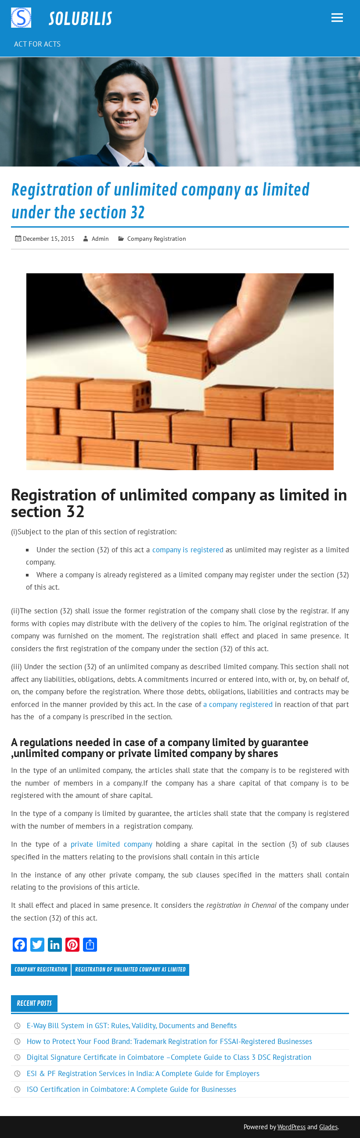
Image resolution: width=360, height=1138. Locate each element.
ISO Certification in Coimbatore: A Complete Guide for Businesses (131, 1089)
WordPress (291, 1127)
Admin (100, 238)
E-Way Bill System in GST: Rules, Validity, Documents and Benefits (132, 1025)
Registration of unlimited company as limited (130, 969)
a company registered (238, 704)
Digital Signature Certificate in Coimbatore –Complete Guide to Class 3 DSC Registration (169, 1057)
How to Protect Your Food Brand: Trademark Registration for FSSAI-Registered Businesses (169, 1041)
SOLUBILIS (80, 19)
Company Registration (156, 238)
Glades (328, 1127)
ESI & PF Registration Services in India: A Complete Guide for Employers (143, 1073)
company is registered (187, 550)
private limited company (111, 844)
